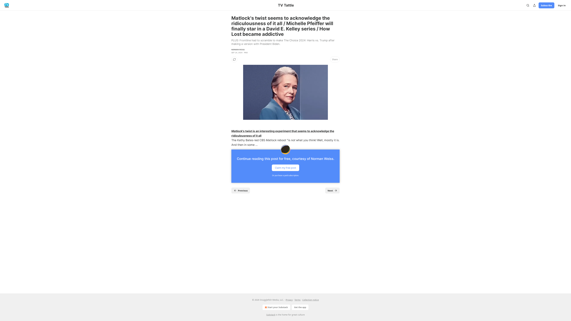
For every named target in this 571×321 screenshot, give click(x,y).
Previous (243, 190)
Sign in (562, 5)
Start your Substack (278, 307)
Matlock (236, 131)
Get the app (300, 307)
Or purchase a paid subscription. (285, 175)
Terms (297, 299)
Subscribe (546, 5)
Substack (270, 314)
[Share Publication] (534, 5)
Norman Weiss (238, 50)
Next (330, 190)
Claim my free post (285, 167)
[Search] (528, 5)
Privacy (289, 299)
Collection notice (310, 299)
